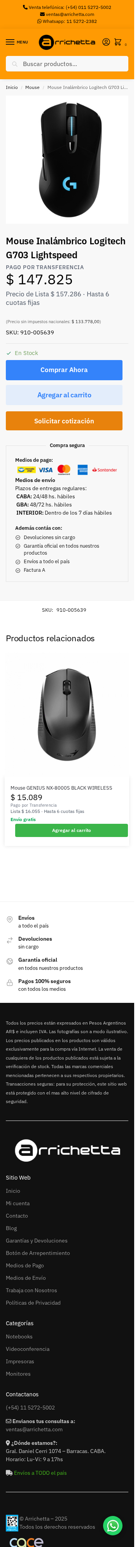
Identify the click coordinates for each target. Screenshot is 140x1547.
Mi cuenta (18, 1203)
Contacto (17, 1215)
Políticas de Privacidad (33, 1302)
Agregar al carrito (64, 394)
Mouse (32, 87)
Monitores (18, 1373)
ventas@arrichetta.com (70, 14)
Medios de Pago (25, 1265)
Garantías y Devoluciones (37, 1240)
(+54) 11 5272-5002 (30, 1407)
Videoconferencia (27, 1348)
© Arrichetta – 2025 (43, 1518)
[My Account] (106, 42)
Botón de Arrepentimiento (38, 1252)
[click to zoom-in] (70, 160)
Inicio (12, 87)
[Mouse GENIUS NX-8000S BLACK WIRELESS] (67, 715)
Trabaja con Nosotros (31, 1290)
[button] (119, 42)
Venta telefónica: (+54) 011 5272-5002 (69, 7)
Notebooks (19, 1336)
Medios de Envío (26, 1277)
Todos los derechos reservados (57, 1526)
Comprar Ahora (64, 369)
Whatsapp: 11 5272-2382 (69, 21)
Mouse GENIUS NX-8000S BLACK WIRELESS (61, 788)
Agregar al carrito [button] (71, 830)
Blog (11, 1228)
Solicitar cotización (64, 421)
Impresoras (20, 1361)
